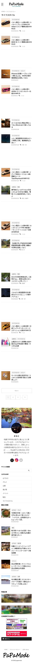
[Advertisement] (16, 59)
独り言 (23, 249)
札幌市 (26, 198)
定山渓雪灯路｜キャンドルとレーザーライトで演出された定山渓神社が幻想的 (21, 566)
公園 (4, 486)
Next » (17, 391)
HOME (5, 649)
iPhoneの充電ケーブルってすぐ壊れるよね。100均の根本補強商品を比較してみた (21, 76)
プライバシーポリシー (15, 649)
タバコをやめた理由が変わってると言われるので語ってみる (21, 125)
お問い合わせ (26, 649)
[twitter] (12, 460)
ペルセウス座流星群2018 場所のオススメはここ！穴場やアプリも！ (21, 295)
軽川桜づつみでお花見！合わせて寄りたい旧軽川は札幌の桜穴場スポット (21, 533)
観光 (4, 497)
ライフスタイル (8, 501)
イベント (5, 493)
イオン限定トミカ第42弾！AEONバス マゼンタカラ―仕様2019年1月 (21, 91)
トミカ (23, 31)
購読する (7, 639)
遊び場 (5, 489)
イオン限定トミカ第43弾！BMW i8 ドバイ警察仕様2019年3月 (21, 42)
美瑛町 (23, 283)
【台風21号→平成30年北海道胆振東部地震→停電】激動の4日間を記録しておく (21, 245)
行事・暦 (24, 145)
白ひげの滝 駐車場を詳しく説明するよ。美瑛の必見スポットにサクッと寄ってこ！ (21, 279)
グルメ (5, 482)
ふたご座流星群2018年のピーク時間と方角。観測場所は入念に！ (21, 140)
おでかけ (5, 478)
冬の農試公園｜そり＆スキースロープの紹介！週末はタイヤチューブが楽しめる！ (21, 582)
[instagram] (16, 460)
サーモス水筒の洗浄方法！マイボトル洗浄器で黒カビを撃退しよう (21, 378)
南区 (23, 198)
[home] (21, 460)
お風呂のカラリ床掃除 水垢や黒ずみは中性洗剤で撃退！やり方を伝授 (21, 344)
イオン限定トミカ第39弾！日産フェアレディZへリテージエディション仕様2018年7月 (21, 328)
